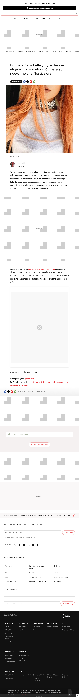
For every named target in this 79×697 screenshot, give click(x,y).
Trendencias (9, 655)
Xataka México (9, 675)
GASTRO (43, 18)
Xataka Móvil (9, 630)
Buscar (66, 604)
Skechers (40, 51)
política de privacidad (29, 537)
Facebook (24, 81)
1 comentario (17, 81)
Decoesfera (8, 658)
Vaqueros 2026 (24, 515)
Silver (31, 573)
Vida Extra (22, 630)
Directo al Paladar (53, 626)
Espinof (35, 630)
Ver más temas (11, 590)
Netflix (53, 51)
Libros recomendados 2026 (41, 515)
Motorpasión (65, 626)
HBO (60, 51)
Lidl (47, 51)
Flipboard (31, 81)
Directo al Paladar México (53, 676)
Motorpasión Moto (67, 630)
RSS (33, 544)
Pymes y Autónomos (23, 659)
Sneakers (8, 566)
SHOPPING (26, 18)
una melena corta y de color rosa (41, 269)
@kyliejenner (30, 379)
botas (7, 577)
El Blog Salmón (24, 655)
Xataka (7, 626)
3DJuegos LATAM (25, 675)
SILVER (61, 18)
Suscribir (68, 533)
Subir (67, 616)
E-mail (34, 81)
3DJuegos (22, 626)
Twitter (27, 81)
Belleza (57, 573)
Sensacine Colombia (36, 679)
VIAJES (35, 18)
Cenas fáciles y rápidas (60, 515)
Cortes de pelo (35, 577)
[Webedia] (10, 615)
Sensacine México (39, 675)
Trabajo (57, 566)
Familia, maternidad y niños (37, 567)
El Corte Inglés (30, 51)
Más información (25, 695)
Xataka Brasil (9, 678)
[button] (20, 163)
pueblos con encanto (37, 581)
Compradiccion (10, 661)
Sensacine (36, 626)
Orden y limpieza (11, 581)
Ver (40, 445)
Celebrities (29, 391)
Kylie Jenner (41, 391)
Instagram (28, 544)
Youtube (24, 544)
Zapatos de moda (61, 577)
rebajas (20, 51)
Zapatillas (68, 51)
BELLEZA (17, 18)
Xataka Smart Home (9, 637)
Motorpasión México (65, 676)
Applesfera (8, 633)
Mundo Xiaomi (9, 642)
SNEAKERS (52, 18)
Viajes (7, 573)
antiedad (57, 581)
